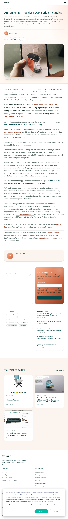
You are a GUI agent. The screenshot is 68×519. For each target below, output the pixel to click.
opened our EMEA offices (28, 113)
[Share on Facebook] (15, 39)
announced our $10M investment (47, 105)
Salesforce (30, 203)
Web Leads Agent (7, 477)
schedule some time (47, 238)
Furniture (37, 480)
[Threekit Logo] (5, 2)
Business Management (13, 322)
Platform (4, 472)
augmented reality (33, 235)
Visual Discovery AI (25, 322)
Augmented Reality (23, 319)
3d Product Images (12, 319)
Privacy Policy (51, 290)
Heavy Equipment (40, 483)
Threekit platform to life (13, 116)
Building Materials (40, 475)
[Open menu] (64, 2)
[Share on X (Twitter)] (19, 39)
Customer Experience (23, 317)
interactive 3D (16, 235)
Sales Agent (5, 475)
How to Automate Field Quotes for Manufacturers (47, 345)
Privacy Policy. (50, 501)
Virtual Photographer (12, 314)
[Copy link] (23, 39)
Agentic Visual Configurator (10, 480)
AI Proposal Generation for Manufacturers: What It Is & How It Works (49, 337)
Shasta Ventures (34, 193)
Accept (41, 511)
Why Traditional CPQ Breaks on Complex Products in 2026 (49, 322)
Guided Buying (23, 325)
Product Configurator (24, 314)
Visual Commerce (11, 317)
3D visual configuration (25, 214)
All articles (59, 370)
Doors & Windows (40, 477)
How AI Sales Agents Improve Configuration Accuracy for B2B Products (49, 329)
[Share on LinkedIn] (11, 39)
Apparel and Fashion (12, 325)
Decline (56, 511)
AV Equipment (39, 472)
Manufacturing (39, 486)
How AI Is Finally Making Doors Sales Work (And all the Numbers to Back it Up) (49, 314)
